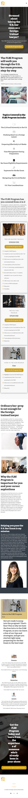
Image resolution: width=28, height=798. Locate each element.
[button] (26, 3)
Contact (14, 786)
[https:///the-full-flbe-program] (14, 301)
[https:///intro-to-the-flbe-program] (14, 353)
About (14, 784)
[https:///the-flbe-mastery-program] (14, 229)
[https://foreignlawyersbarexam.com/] (14, 779)
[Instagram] (17, 793)
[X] (14, 793)
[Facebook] (10, 793)
